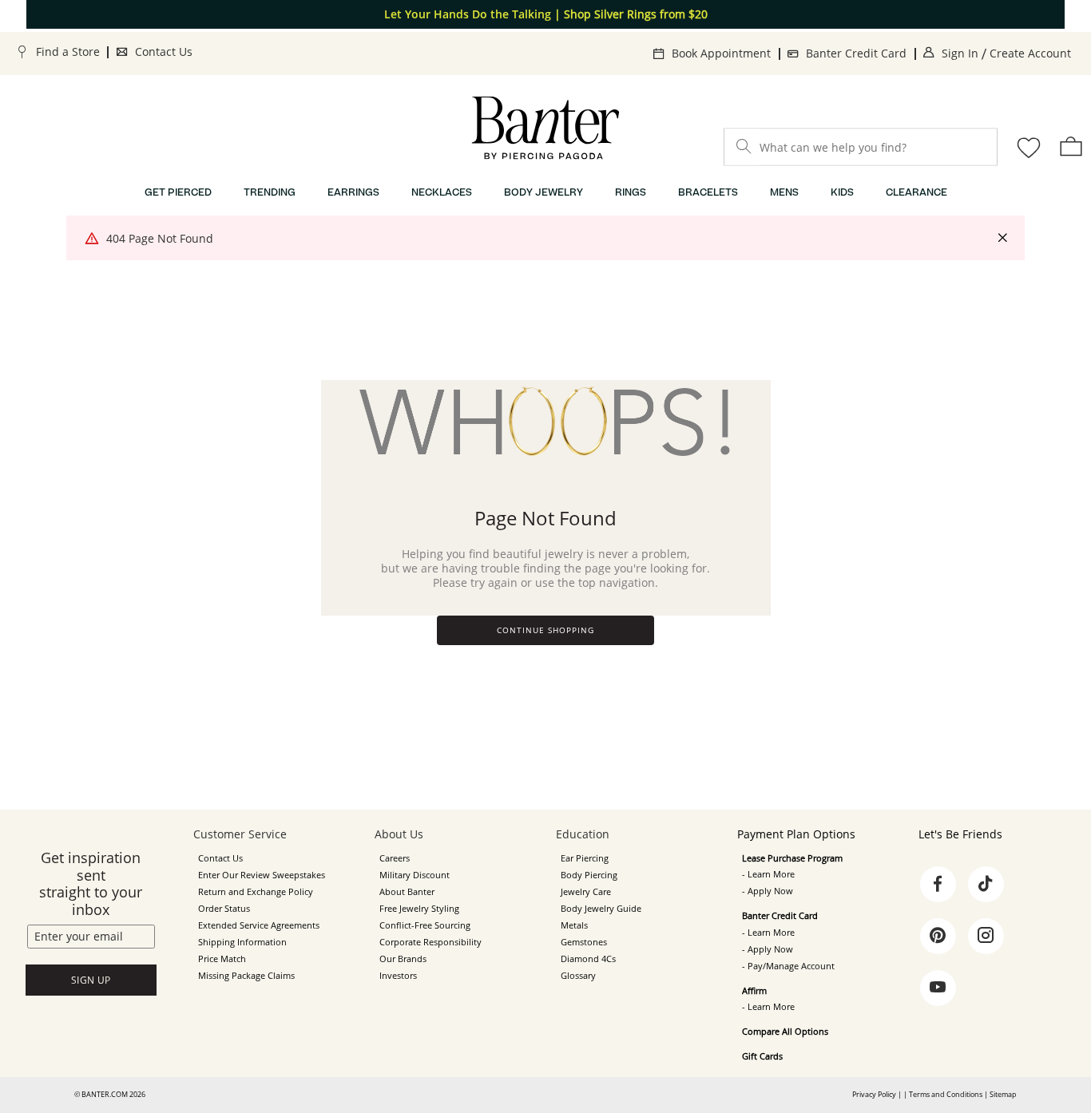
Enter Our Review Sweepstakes (261, 875)
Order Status (224, 908)
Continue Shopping (545, 630)
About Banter (406, 891)
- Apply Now (767, 891)
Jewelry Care (586, 891)
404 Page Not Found (159, 238)
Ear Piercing (585, 858)
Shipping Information (242, 942)
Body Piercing (589, 875)
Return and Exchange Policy (255, 891)
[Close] (1002, 238)
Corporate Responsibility (430, 942)
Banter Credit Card (856, 53)
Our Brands (402, 958)
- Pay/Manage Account (788, 966)
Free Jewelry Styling (419, 908)
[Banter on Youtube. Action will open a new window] (937, 987)
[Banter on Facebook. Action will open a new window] (937, 883)
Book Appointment (721, 53)
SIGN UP (91, 980)
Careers (394, 858)
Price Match (222, 958)
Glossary (578, 975)
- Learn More (768, 874)
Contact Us (163, 51)
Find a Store (68, 51)
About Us (399, 834)
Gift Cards (762, 1056)
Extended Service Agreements (258, 925)
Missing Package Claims (246, 975)
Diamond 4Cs (588, 958)
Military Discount (414, 875)
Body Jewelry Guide (601, 908)
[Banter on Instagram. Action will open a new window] (985, 935)
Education (582, 834)
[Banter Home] (545, 128)
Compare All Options (785, 1031)
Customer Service (240, 834)
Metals (574, 925)
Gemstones (584, 942)
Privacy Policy (874, 1094)
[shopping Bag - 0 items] (1071, 146)
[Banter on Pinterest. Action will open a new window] (937, 935)
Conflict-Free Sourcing (424, 925)
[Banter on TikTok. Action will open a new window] (985, 883)
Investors (398, 975)
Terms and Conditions (945, 1094)
